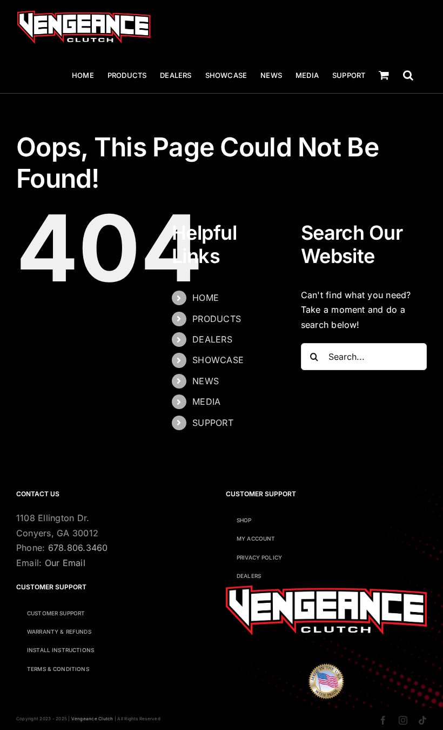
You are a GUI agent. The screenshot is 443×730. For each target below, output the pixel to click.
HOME (205, 297)
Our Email (65, 562)
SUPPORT (212, 422)
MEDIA (206, 401)
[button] (408, 75)
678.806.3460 (78, 547)
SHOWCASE (218, 359)
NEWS (205, 381)
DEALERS (212, 339)
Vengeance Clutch (92, 718)
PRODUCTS (216, 318)
